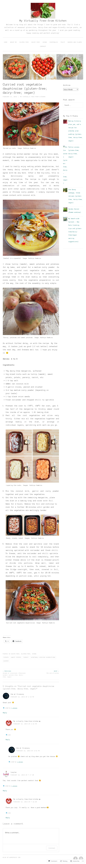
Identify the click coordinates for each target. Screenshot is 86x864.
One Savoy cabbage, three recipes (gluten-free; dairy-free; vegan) (75, 196)
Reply (5, 713)
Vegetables (54, 42)
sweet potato (16, 657)
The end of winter (53, 672)
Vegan (45, 42)
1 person (14, 708)
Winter (6, 661)
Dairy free (36, 42)
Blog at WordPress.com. (12, 857)
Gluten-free (26, 653)
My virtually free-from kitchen (32, 96)
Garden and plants (75, 42)
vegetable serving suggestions (43, 657)
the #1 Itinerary (17, 694)
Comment (51, 848)
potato (6, 657)
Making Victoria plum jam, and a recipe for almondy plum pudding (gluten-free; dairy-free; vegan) (75, 130)
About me (13, 42)
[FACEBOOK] (75, 858)
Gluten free (24, 42)
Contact (43, 46)
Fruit (63, 42)
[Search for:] (73, 105)
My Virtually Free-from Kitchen (43, 20)
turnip (26, 657)
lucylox (13, 772)
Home (5, 42)
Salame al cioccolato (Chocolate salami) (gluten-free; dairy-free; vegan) (14, 674)
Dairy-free (15, 653)
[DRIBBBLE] (80, 858)
